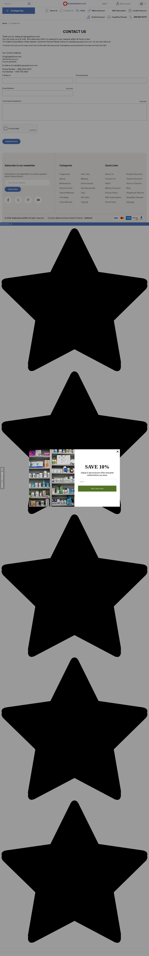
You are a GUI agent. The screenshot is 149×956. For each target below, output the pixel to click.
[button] (2, 478)
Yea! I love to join (97, 488)
